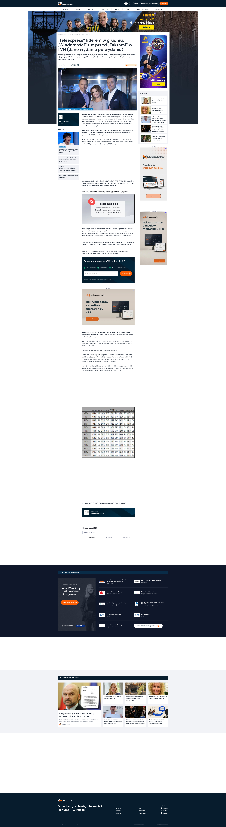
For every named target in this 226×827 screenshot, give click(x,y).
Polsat (123, 503)
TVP (117, 503)
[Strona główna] (65, 3)
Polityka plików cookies (162, 824)
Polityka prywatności (139, 824)
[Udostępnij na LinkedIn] (78, 65)
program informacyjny (106, 503)
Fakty (95, 503)
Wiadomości (87, 503)
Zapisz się (124, 273)
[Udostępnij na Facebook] (75, 65)
